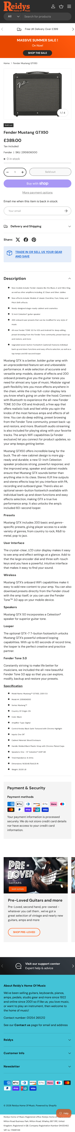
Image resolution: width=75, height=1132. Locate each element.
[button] (61, 6)
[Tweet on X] (18, 240)
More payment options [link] (37, 192)
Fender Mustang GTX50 (25, 63)
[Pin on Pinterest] (34, 240)
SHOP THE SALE (37, 53)
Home (7, 63)
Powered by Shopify (46, 1105)
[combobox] (37, 16)
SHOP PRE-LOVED (24, 932)
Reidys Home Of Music (23, 1105)
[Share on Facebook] (26, 240)
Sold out (50, 171)
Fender (8, 152)
